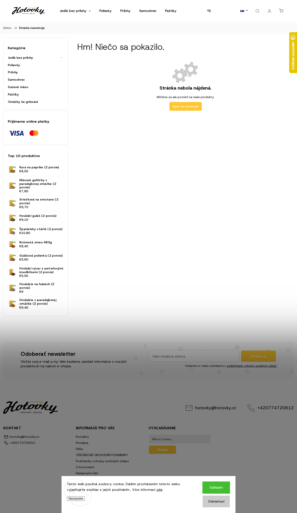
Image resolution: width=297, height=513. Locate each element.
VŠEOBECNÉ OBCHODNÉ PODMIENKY (102, 455)
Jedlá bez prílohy (20, 58)
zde (160, 490)
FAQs (79, 449)
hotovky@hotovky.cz (215, 408)
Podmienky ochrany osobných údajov (102, 461)
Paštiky (13, 94)
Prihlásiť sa (258, 356)
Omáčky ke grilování (23, 102)
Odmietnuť (216, 501)
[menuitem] (75, 11)
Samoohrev (16, 80)
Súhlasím (216, 487)
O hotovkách (85, 467)
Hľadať (162, 449)
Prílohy (13, 72)
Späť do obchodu (186, 106)
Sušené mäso (18, 87)
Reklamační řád (87, 473)
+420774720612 (275, 408)
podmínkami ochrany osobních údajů (251, 366)
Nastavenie (76, 498)
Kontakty (82, 437)
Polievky (14, 65)
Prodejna (82, 443)
